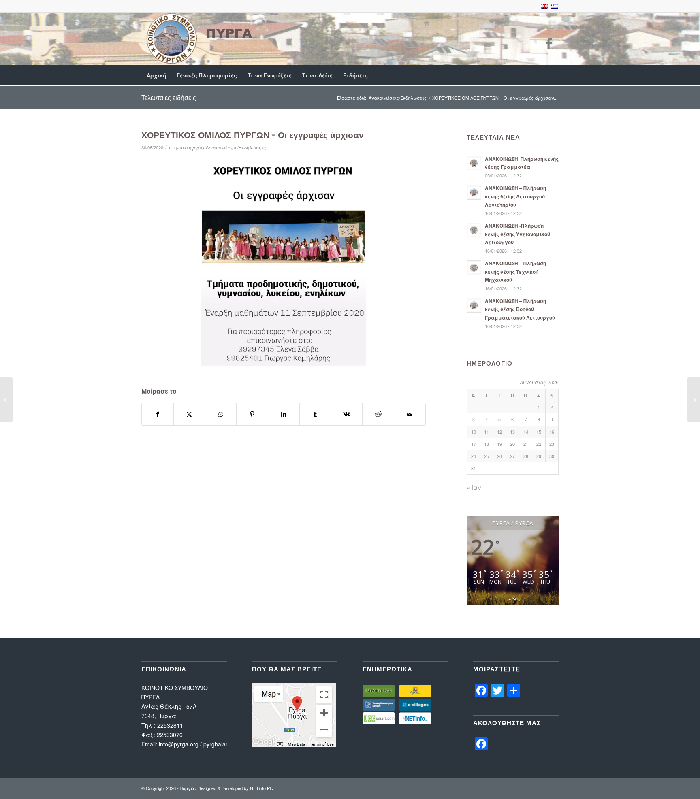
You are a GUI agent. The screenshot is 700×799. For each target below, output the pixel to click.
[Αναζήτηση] (553, 75)
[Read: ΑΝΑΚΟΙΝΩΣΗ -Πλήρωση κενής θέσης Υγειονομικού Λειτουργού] (474, 230)
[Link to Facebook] (548, 43)
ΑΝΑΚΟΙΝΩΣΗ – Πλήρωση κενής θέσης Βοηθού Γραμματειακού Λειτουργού (520, 309)
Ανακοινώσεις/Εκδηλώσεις (236, 147)
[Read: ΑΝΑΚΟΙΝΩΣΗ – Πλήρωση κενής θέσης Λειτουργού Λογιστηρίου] (474, 192)
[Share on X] (189, 414)
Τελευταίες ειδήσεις (168, 98)
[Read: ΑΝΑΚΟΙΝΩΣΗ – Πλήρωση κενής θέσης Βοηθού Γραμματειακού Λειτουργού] (474, 305)
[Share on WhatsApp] (221, 414)
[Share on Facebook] (157, 414)
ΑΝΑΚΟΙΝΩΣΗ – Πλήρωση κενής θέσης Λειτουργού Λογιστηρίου (515, 196)
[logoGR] (198, 38)
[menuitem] (156, 75)
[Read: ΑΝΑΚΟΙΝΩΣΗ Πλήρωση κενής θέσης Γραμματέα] (474, 163)
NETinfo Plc (261, 788)
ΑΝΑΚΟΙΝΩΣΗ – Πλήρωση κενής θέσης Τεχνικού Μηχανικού (515, 271)
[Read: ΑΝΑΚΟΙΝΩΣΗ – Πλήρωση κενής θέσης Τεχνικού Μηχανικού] (474, 267)
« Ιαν (474, 487)
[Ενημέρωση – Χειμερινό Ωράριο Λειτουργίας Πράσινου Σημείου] (693, 399)
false (513, 598)
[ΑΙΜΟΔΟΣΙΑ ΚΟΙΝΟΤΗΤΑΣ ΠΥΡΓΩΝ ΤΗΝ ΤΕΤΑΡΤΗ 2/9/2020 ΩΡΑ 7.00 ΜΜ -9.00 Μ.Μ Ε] (6, 399)
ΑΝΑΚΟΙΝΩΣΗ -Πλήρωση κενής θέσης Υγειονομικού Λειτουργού (517, 233)
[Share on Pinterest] (252, 414)
